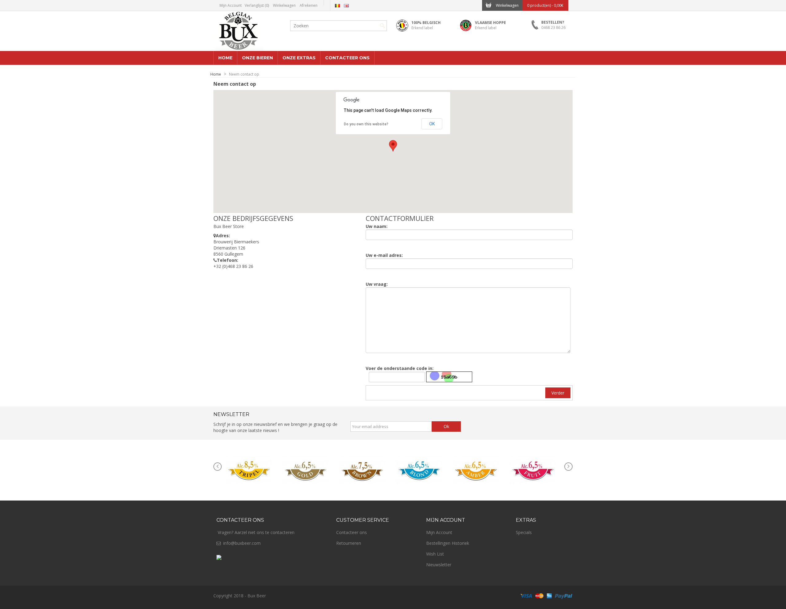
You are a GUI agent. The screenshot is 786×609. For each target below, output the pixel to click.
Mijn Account (231, 5)
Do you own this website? (366, 124)
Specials (524, 532)
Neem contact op (244, 74)
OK (432, 123)
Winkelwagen (284, 5)
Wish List (435, 554)
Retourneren (348, 543)
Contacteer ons (351, 532)
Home (215, 74)
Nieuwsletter (438, 565)
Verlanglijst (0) (257, 5)
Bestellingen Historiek (447, 543)
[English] (346, 5)
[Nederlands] (337, 5)
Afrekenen (308, 5)
